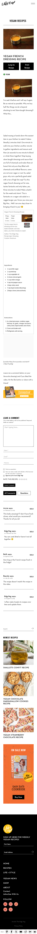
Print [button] (28, 226)
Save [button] (28, 223)
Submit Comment (9, 485)
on (9, 510)
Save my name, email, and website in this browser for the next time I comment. (19, 472)
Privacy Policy (18, 926)
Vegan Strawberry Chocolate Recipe (13, 736)
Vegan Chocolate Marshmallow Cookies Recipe (15, 701)
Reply (32, 508)
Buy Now (18, 797)
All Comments (9, 493)
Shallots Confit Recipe (16, 667)
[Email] (21, 931)
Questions (24, 493)
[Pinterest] (7, 931)
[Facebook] (11, 931)
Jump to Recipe (11, 66)
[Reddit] (25, 931)
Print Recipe (27, 66)
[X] (16, 931)
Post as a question (11, 469)
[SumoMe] (35, 931)
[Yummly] (30, 931)
